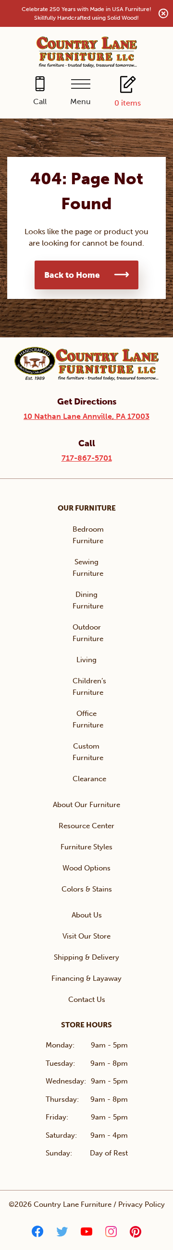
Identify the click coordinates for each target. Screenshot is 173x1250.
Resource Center (86, 825)
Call (40, 101)
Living (86, 659)
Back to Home (72, 275)
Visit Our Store (86, 936)
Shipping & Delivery (86, 957)
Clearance (89, 778)
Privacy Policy (141, 1204)
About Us (87, 915)
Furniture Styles (86, 847)
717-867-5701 (87, 458)
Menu (80, 101)
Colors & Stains (87, 889)
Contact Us (86, 999)
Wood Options (86, 868)
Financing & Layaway (86, 978)
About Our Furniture (86, 804)
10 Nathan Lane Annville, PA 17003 (86, 416)
